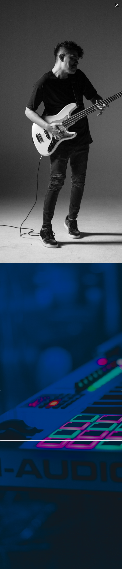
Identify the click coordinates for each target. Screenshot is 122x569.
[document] (61, 284)
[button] (117, 4)
